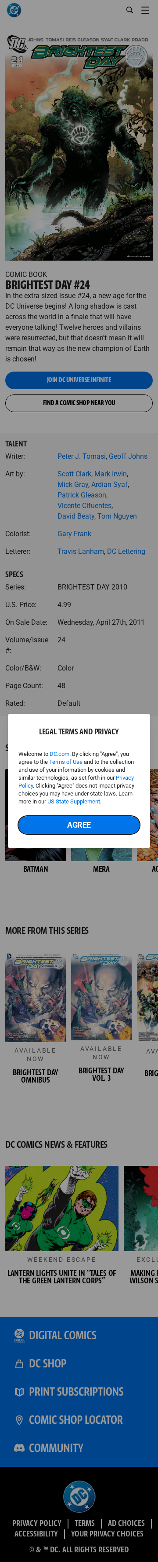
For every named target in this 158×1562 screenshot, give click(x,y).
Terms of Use (66, 762)
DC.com (59, 754)
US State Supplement (73, 801)
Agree (79, 824)
